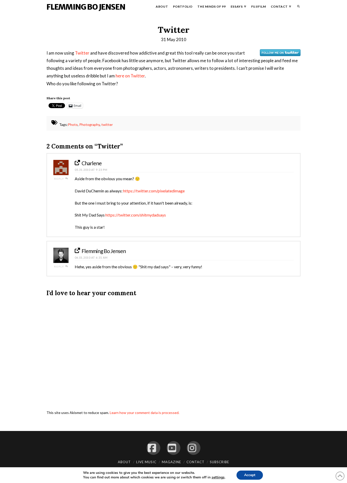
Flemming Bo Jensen (85, 7)
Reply (59, 178)
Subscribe (219, 462)
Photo (73, 125)
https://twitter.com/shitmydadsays (135, 214)
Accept (249, 475)
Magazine (171, 462)
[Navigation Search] (297, 7)
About (124, 462)
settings (218, 477)
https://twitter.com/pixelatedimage (154, 190)
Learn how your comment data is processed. (144, 412)
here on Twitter (130, 75)
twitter (107, 125)
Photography (89, 125)
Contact (195, 462)
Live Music (146, 462)
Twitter (82, 53)
